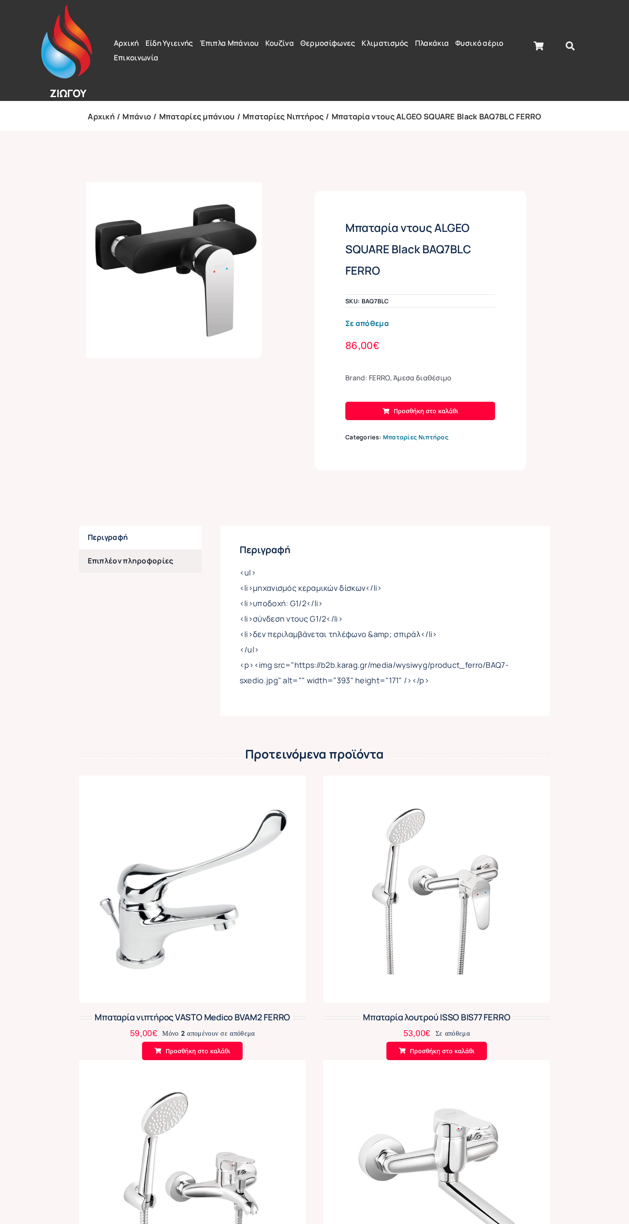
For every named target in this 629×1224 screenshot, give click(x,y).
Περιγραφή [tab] (108, 537)
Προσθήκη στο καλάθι (426, 411)
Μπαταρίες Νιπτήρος (415, 437)
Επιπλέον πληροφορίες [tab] (131, 561)
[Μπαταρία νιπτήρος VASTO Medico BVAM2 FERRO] (192, 783)
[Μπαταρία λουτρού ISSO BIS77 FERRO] (436, 783)
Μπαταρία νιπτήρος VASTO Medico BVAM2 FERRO (192, 1017)
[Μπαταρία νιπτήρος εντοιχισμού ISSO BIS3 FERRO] (436, 1067)
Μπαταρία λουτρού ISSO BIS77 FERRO (436, 1017)
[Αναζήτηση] (570, 46)
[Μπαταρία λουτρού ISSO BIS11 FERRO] (192, 1067)
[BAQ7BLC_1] (174, 270)
